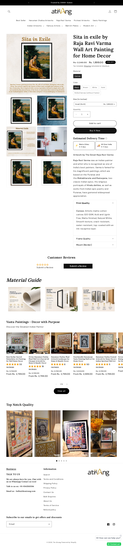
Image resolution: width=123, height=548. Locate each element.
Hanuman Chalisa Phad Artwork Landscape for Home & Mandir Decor (60, 359)
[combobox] (95, 104)
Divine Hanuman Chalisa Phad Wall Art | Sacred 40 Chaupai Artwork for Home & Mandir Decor (39, 360)
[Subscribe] (49, 524)
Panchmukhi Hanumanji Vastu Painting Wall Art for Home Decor (84, 359)
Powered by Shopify (69, 542)
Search (46, 474)
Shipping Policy (50, 483)
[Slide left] (56, 384)
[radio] (77, 76)
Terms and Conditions (53, 479)
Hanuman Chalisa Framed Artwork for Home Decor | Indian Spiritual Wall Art (106, 359)
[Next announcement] (94, 2)
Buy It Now (95, 130)
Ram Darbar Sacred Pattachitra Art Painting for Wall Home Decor (16, 359)
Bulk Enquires (49, 496)
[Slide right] (67, 384)
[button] (9, 11)
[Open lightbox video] (19, 433)
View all (61, 391)
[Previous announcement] (28, 2)
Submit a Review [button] (78, 266)
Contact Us (48, 492)
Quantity (77, 109)
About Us (47, 501)
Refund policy (49, 510)
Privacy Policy (49, 488)
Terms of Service (51, 505)
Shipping (87, 66)
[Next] (114, 431)
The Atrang (57, 542)
